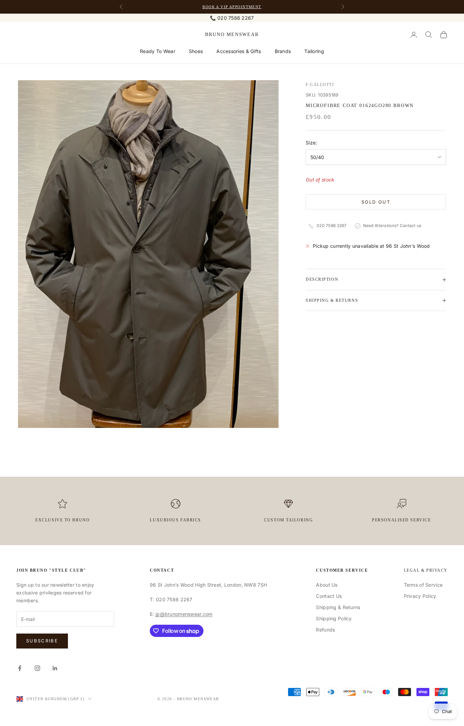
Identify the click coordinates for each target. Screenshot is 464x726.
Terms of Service (423, 585)
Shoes (196, 51)
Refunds (325, 630)
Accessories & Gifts (238, 51)
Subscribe (42, 640)
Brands (283, 51)
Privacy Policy (420, 596)
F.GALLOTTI (320, 84)
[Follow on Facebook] (19, 668)
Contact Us (329, 596)
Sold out (375, 202)
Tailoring (314, 51)
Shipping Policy (334, 618)
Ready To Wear (157, 51)
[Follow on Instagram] (37, 668)
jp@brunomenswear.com (184, 614)
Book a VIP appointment (231, 7)
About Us (326, 585)
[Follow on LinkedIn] (55, 668)
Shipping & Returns (338, 607)
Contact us (411, 225)
